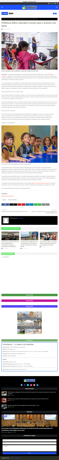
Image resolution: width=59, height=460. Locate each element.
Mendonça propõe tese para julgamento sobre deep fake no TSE (23, 405)
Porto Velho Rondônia (12, 199)
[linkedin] (37, 385)
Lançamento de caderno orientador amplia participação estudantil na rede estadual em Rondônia (48, 243)
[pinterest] (55, 3)
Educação (10, 19)
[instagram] (53, 3)
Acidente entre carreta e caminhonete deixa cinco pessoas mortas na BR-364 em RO (28, 398)
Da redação (20, 218)
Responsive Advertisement (7, 196)
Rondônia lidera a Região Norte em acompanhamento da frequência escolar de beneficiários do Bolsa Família (29, 244)
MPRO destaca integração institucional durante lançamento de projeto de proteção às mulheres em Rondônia (32, 392)
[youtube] (34, 385)
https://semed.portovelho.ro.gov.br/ (41, 183)
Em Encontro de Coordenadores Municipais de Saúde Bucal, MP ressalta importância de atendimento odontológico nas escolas (27, 429)
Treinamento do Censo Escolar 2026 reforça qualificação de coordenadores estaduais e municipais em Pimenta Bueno (10, 244)
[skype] (57, 3)
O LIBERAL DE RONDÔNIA (14, 458)
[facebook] (49, 3)
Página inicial (5, 19)
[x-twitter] (51, 3)
